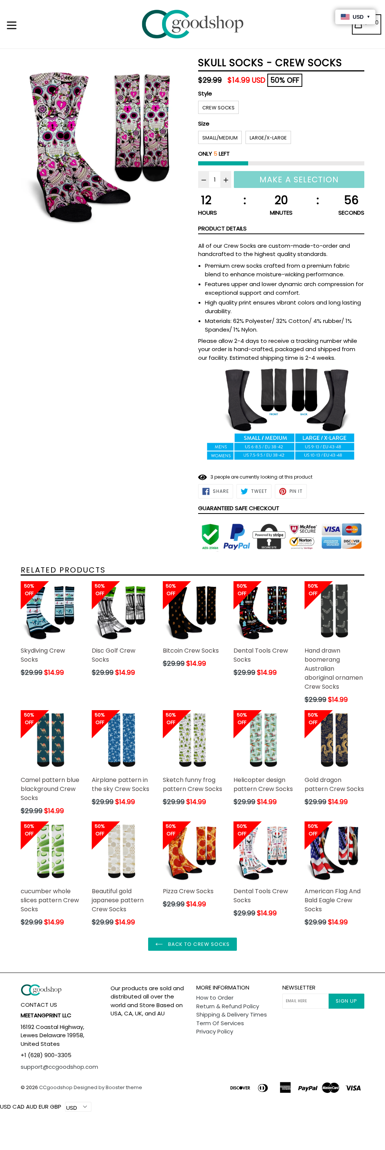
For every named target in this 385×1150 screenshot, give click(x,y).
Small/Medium (220, 137)
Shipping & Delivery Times (231, 1014)
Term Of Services (220, 1023)
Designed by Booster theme (108, 1087)
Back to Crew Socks (198, 944)
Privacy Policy (214, 1031)
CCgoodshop (56, 1087)
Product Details (222, 228)
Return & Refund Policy (227, 1006)
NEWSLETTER (298, 987)
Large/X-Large (268, 137)
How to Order (214, 998)
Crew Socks (218, 107)
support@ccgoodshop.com (59, 1067)
